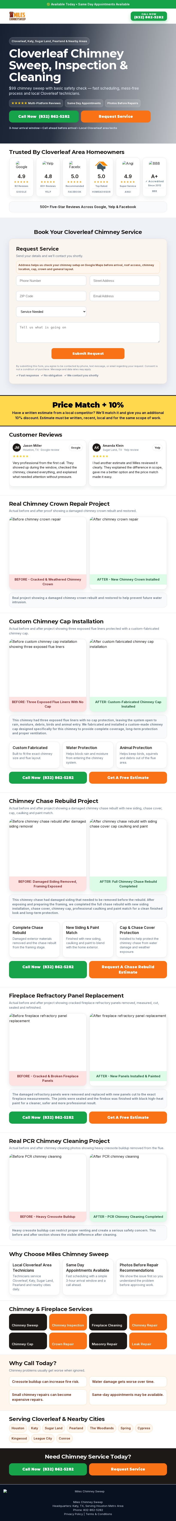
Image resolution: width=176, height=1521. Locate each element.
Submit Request (88, 354)
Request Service (116, 116)
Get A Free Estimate (128, 778)
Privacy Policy (73, 1514)
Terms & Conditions (99, 1514)
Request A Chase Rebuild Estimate (128, 969)
